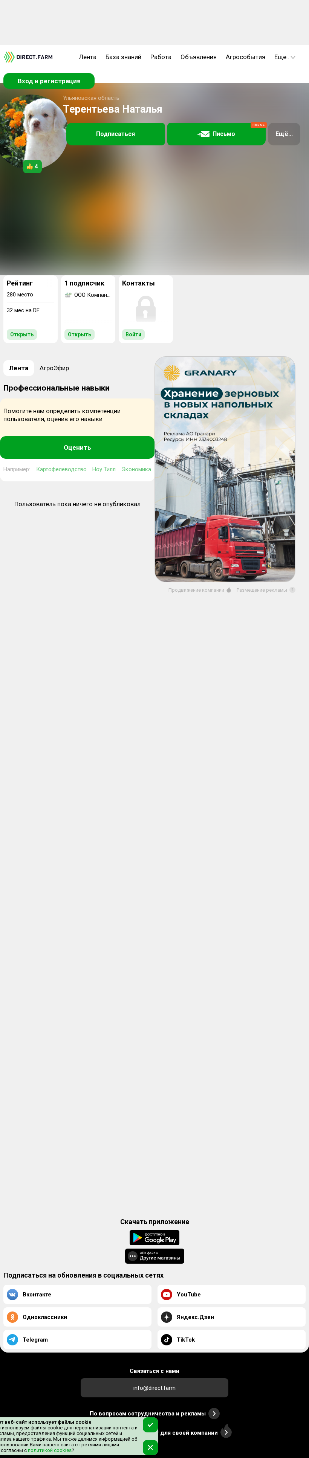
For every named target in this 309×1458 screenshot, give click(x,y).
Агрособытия (245, 57)
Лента (87, 57)
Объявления (199, 57)
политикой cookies (49, 1450)
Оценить (77, 447)
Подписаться (115, 133)
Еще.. (281, 57)
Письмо (239, 130)
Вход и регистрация (49, 81)
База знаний (123, 57)
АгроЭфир (54, 368)
